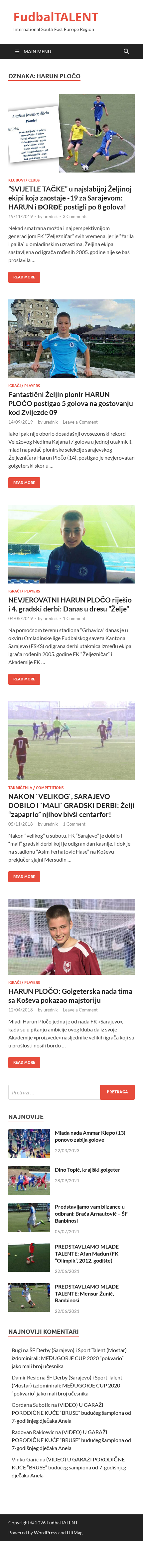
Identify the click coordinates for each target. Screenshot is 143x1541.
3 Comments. (75, 216)
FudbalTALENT (55, 17)
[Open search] (126, 51)
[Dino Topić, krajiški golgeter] (29, 1170)
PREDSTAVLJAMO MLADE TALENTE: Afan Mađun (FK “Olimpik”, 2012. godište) (87, 1253)
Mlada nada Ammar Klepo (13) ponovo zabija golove (90, 1136)
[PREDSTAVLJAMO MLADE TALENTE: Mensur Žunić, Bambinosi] (29, 1287)
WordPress (45, 1532)
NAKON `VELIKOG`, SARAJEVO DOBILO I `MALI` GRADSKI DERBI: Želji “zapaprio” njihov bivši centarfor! (71, 805)
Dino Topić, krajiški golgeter (87, 1169)
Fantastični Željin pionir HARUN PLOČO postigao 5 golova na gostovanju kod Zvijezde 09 (70, 403)
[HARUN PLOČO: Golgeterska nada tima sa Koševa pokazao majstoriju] (71, 937)
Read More (21, 275)
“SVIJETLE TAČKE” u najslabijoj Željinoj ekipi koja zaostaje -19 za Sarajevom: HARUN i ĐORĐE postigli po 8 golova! (70, 198)
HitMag (74, 1532)
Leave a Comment (80, 422)
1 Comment (74, 618)
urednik (51, 216)
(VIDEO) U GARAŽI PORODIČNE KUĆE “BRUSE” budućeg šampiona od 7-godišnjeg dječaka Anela (71, 1412)
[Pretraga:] (71, 1092)
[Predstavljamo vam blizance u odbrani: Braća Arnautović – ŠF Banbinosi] (29, 1207)
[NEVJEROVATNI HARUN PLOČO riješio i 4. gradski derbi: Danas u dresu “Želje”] (71, 544)
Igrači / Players (24, 385)
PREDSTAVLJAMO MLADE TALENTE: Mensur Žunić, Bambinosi (87, 1293)
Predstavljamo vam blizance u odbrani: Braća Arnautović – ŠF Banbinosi (91, 1213)
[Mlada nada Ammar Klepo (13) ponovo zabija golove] (29, 1133)
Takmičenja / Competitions (36, 787)
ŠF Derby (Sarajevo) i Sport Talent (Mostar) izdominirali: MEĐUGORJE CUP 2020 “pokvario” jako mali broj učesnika (69, 1358)
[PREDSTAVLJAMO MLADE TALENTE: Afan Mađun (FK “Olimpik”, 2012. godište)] (29, 1247)
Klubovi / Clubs (24, 180)
